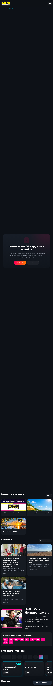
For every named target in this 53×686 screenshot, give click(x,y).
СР (25, 657)
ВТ (19, 657)
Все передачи (6, 657)
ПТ (35, 657)
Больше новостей (44, 540)
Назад (33, 262)
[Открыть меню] (50, 3)
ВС (46, 657)
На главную (20, 262)
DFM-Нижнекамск (8, 8)
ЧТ (30, 657)
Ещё (48, 495)
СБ (40, 657)
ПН (14, 657)
